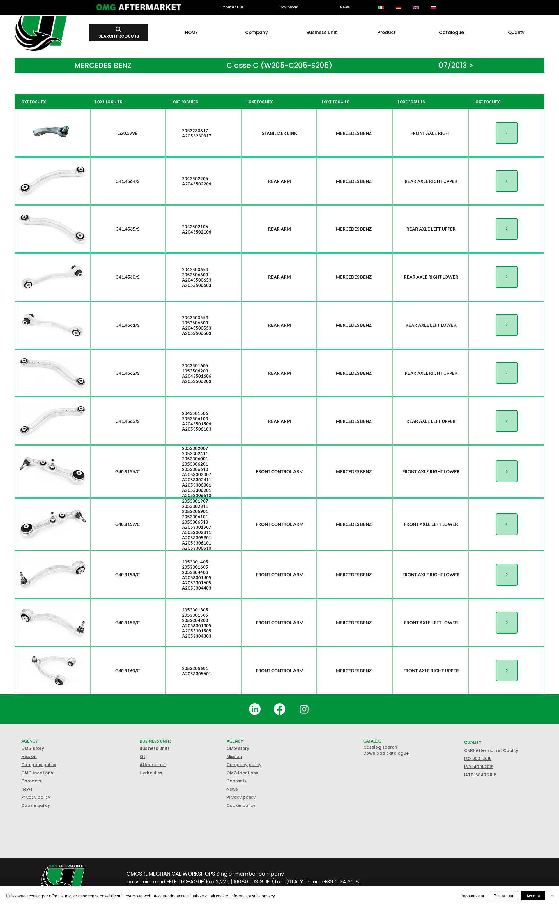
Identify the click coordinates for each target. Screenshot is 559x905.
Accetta (533, 896)
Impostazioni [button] (472, 896)
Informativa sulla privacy (252, 896)
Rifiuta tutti (503, 896)
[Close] (552, 895)
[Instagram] (304, 709)
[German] (398, 7)
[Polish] (433, 7)
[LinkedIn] (255, 709)
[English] (415, 7)
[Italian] (381, 7)
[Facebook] (279, 709)
